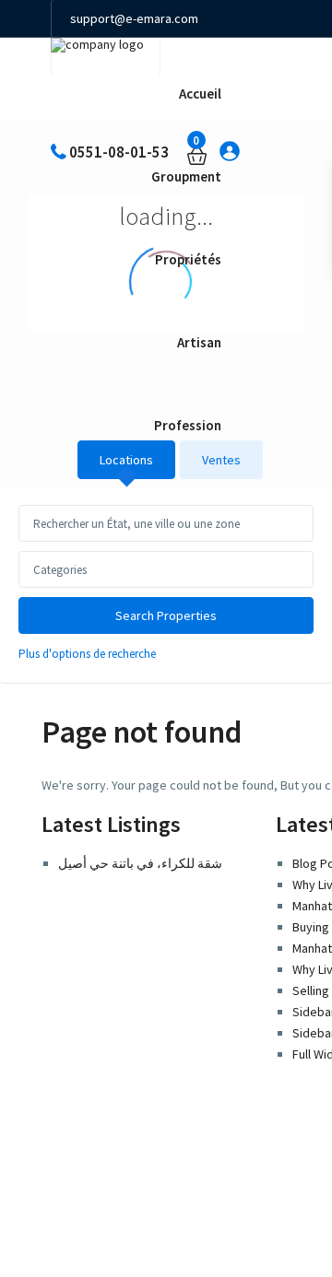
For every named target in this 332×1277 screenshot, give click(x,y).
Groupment (186, 176)
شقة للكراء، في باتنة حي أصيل (140, 863)
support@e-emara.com (134, 18)
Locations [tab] (126, 459)
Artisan (199, 342)
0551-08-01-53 (108, 56)
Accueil (200, 93)
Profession (187, 425)
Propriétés (188, 259)
